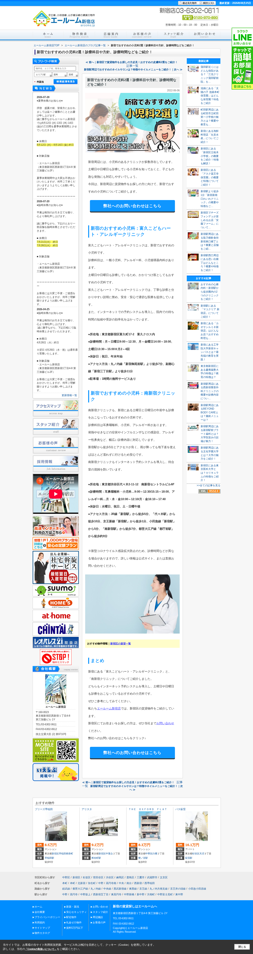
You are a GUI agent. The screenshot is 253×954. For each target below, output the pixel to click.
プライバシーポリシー (47, 917)
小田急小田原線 (197, 888)
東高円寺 (116, 894)
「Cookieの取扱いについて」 (41, 949)
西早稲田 (149, 883)
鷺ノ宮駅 (143, 858)
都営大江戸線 (80, 888)
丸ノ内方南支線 (159, 888)
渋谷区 (110, 877)
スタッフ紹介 (100, 912)
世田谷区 (98, 877)
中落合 (109, 853)
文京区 (164, 877)
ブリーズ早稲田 (44, 809)
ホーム (38, 906)
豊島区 (130, 877)
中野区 (149, 853)
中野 (100, 883)
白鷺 (155, 853)
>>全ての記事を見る (208, 485)
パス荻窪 (180, 809)
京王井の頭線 (178, 888)
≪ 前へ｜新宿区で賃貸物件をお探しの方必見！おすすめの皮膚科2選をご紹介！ (132, 62)
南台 (129, 883)
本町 (64, 883)
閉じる (242, 946)
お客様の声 (99, 922)
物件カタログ (42, 932)
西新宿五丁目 (101, 894)
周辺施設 (98, 917)
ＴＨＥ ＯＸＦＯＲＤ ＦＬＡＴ (147, 809)
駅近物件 (71, 917)
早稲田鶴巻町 (66, 853)
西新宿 (138, 883)
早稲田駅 (49, 858)
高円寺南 (111, 883)
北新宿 (81, 883)
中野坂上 (85, 894)
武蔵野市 (152, 877)
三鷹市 (140, 877)
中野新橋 (129, 894)
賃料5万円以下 (74, 927)
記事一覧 (132, 65)
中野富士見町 (165, 894)
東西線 (133, 888)
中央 (121, 883)
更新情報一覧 (69, 395)
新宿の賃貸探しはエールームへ (135, 906)
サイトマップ (42, 927)
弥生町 (92, 883)
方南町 (151, 894)
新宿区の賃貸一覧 (120, 643)
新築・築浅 (72, 906)
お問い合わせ (165, 723)
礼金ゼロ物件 (74, 922)
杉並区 (195, 853)
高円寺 (74, 894)
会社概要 (40, 912)
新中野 (140, 894)
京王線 (143, 888)
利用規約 (40, 922)
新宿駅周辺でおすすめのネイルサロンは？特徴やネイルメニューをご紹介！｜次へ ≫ (133, 69)
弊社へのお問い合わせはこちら (132, 206)
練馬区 (120, 877)
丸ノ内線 (96, 888)
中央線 (107, 888)
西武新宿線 (120, 888)
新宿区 (55, 853)
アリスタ (87, 809)
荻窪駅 (188, 858)
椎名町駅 (96, 858)
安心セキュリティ (76, 912)
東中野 (179, 894)
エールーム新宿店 (109, 708)
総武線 (66, 888)
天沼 (201, 853)
